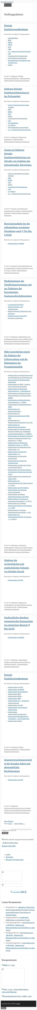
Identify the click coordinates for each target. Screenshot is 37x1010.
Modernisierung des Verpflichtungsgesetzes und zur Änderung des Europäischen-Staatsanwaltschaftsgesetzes (18, 288)
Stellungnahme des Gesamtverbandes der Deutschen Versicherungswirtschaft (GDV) (20, 472)
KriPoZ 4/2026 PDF (8, 846)
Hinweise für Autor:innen (14, 860)
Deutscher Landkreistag (15, 318)
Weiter (22, 823)
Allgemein (14, 76)
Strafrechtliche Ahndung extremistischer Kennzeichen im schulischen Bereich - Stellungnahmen (17, 662)
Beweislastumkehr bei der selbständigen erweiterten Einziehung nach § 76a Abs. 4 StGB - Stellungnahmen (18, 268)
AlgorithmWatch (13, 123)
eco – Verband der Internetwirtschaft (19, 51)
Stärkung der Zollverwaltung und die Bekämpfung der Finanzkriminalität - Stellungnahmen (18, 550)
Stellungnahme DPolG (15, 696)
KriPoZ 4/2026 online (10, 843)
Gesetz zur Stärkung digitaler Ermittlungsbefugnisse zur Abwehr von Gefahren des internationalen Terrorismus (18, 157)
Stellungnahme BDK (14, 694)
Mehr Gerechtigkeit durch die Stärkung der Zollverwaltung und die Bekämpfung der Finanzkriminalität (17, 359)
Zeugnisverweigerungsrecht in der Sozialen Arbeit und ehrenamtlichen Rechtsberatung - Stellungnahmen (17, 810)
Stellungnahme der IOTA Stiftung (18, 488)
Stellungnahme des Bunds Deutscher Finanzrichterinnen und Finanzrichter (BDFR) (19, 396)
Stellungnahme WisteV (15, 721)
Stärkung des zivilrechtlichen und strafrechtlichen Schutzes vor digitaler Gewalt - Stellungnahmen (18, 605)
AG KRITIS (11, 125)
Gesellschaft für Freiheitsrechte (18, 56)
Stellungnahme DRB (14, 698)
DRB (9, 49)
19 (16, 823)
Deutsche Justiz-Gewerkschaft (17, 316)
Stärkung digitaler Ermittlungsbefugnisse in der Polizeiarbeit (16, 92)
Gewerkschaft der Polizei (15, 304)
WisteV (10, 65)
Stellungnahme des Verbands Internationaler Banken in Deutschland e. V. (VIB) (20, 506)
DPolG (10, 45)
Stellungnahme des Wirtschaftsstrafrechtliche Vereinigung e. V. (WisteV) (19, 517)
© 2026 (17, 1004)
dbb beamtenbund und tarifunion (18, 127)
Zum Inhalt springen (7, 2)
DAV (9, 47)
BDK (9, 40)
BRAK (10, 42)
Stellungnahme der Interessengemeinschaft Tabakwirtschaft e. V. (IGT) (20, 483)
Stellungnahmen (9, 80)
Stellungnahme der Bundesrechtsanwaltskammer (19, 416)
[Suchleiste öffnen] (2, 4)
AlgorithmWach (13, 38)
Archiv (8, 854)
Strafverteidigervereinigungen (17, 58)
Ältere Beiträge (8, 821)
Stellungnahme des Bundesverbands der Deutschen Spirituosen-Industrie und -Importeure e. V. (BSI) (20, 438)
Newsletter (9, 857)
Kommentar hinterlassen (22, 80)
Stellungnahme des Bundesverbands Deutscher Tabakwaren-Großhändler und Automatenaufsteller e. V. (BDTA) (20, 432)
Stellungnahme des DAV (15, 580)
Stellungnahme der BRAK (16, 243)
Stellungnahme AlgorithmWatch (18, 692)
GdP (9, 54)
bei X (20, 891)
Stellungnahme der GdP (15, 705)
